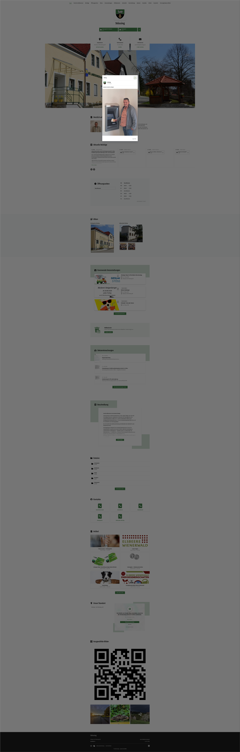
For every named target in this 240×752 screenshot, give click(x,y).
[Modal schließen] (120, 376)
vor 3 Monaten (109, 83)
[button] (120, 112)
